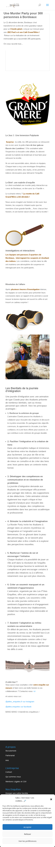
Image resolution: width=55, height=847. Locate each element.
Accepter (27, 827)
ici (34, 691)
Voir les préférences (27, 841)
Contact (9, 772)
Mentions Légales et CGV (16, 781)
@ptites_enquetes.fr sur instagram (20, 701)
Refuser (27, 834)
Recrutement (11, 751)
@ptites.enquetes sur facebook (18, 707)
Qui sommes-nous (13, 776)
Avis (7, 760)
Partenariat (10, 755)
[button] (51, 799)
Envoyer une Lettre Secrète (17, 793)
